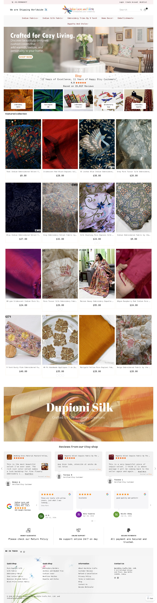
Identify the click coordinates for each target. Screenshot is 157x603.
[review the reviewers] (70, 495)
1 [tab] (75, 70)
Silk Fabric (12, 571)
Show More (45, 505)
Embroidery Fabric (14, 573)
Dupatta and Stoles (78, 24)
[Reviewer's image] (44, 468)
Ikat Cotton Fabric (15, 576)
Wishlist (143, 2)
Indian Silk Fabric (52, 18)
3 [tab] (79, 70)
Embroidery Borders (51, 568)
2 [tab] (77, 70)
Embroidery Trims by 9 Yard (82, 18)
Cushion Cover (48, 573)
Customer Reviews (85, 571)
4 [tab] (81, 70)
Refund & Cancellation (87, 573)
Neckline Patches (50, 576)
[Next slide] (155, 468)
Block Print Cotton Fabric (18, 582)
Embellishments (125, 18)
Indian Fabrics (29, 18)
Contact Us (82, 584)
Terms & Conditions (86, 579)
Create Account (131, 2)
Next (150, 50)
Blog (80, 582)
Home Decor (107, 18)
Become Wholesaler (86, 587)
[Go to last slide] (2, 468)
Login (121, 2)
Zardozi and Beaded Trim (53, 571)
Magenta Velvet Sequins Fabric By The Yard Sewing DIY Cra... (82, 456)
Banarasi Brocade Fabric (17, 579)
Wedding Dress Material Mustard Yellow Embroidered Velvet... (31, 456)
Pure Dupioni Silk (14, 568)
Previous (7, 50)
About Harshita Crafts (87, 568)
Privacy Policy (84, 576)
